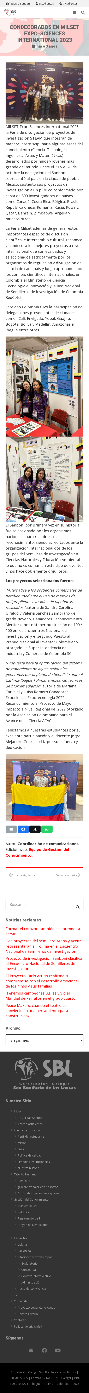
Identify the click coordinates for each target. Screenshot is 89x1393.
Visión (21, 1149)
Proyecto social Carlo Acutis (36, 1307)
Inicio (17, 1111)
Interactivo (21, 1238)
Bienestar (24, 1181)
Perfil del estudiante (31, 1136)
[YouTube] (58, 1350)
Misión (22, 1143)
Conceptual (28, 1270)
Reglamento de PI (30, 1218)
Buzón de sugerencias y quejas (38, 1193)
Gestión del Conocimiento (31, 1199)
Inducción (24, 1212)
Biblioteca (24, 1251)
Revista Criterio (28, 1314)
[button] (74, 12)
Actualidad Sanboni (30, 1118)
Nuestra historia (28, 1168)
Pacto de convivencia (32, 1289)
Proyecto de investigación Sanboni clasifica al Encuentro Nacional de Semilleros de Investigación (44, 963)
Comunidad (21, 1301)
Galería (22, 1244)
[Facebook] (44, 1350)
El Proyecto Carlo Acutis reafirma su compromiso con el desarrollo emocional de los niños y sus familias (42, 981)
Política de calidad (30, 1155)
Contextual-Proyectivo (36, 1276)
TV (15, 1295)
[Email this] (11, 829)
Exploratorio (29, 1263)
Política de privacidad (28, 1326)
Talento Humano (25, 1174)
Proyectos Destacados (33, 1225)
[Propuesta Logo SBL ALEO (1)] (10, 12)
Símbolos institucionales (34, 1162)
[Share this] (23, 829)
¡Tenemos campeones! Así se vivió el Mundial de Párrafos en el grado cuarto (41, 996)
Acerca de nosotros (27, 1130)
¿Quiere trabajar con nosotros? (38, 1187)
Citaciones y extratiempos (35, 1257)
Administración (31, 1282)
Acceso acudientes (30, 1124)
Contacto (20, 1320)
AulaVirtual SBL (28, 1206)
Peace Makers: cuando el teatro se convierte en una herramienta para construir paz (37, 1010)
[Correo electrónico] (31, 1350)
